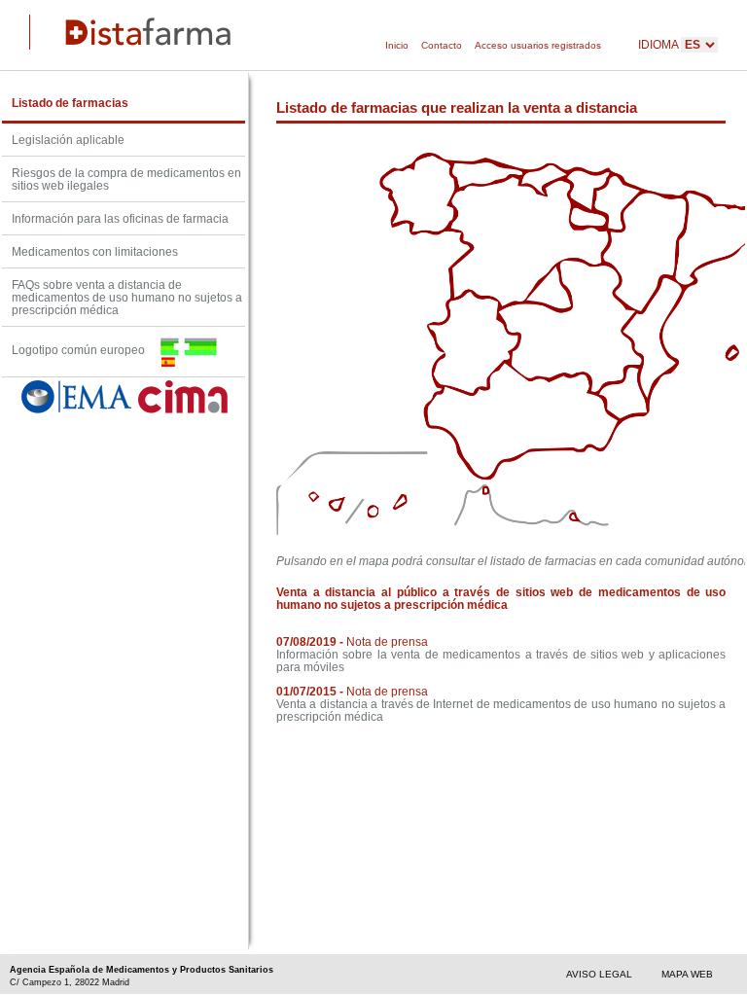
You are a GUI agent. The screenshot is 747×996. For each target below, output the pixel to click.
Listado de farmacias (70, 102)
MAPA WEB (687, 974)
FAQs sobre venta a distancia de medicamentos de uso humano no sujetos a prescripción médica (127, 297)
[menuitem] (396, 45)
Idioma (659, 44)
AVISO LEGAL (599, 974)
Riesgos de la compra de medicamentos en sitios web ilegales (126, 179)
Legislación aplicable (68, 139)
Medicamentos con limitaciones (95, 251)
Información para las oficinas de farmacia (120, 218)
